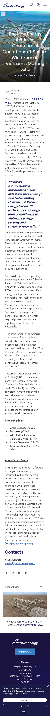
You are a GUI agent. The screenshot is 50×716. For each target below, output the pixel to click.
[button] (32, 5)
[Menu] (45, 5)
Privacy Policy (21, 694)
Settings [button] (25, 711)
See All (42, 587)
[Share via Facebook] (6, 572)
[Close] (46, 688)
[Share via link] (26, 572)
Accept (24, 700)
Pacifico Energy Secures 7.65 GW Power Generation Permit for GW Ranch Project (24, 623)
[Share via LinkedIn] (19, 572)
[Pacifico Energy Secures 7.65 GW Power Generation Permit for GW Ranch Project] (25, 604)
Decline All (25, 706)
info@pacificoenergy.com (25, 667)
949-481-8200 (25, 670)
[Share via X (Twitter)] (13, 572)
